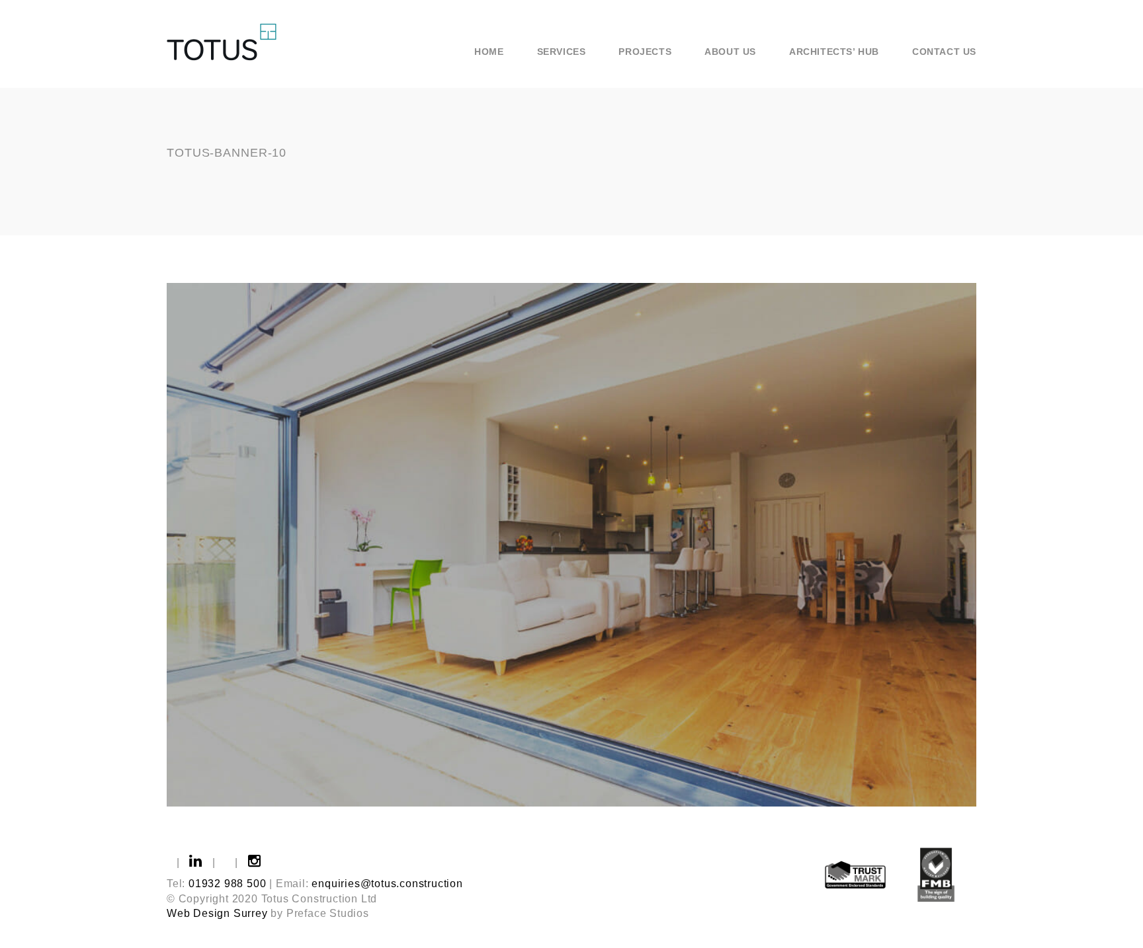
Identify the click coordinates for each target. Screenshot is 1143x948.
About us (730, 51)
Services (561, 51)
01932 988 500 (227, 883)
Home (488, 51)
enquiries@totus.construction (387, 883)
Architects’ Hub (834, 51)
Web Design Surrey (217, 913)
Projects (644, 51)
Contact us (944, 51)
